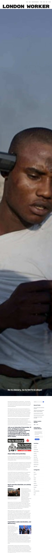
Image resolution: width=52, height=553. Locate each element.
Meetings (35, 487)
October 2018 (36, 449)
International (35, 485)
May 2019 (35, 445)
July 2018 (35, 453)
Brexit (34, 472)
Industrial (35, 483)
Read (44, 1)
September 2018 (36, 451)
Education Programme (35, 1)
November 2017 (36, 462)
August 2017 (35, 466)
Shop (46, 1)
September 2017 (36, 464)
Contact (49, 1)
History (35, 479)
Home (27, 1)
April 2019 (35, 447)
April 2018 (35, 455)
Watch (41, 1)
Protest (35, 492)
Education (35, 474)
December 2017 (36, 460)
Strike (34, 494)
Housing (35, 481)
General (35, 477)
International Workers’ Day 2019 (38, 413)
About (30, 1)
